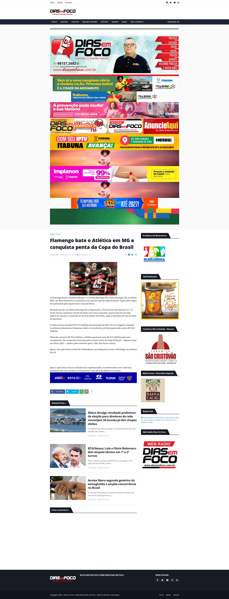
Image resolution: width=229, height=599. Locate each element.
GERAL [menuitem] (124, 22)
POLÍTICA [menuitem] (75, 22)
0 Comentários (85, 255)
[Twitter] (132, 255)
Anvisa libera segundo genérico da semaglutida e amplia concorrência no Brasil (112, 484)
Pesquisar (172, 22)
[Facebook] (129, 255)
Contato (68, 2)
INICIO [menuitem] (54, 22)
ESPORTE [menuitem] (104, 22)
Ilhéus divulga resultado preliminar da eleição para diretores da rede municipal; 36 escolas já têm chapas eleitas (112, 418)
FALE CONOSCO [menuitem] (137, 22)
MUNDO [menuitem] (115, 22)
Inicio (52, 2)
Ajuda (59, 2)
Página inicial (55, 234)
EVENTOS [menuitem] (64, 22)
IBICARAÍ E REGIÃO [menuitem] (90, 22)
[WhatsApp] (81, 391)
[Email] (136, 255)
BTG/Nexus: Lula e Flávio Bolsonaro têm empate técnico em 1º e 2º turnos (112, 452)
